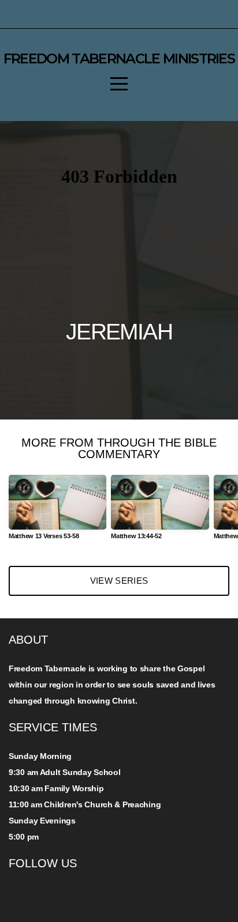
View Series (119, 580)
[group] (57, 512)
